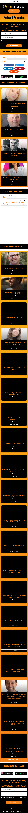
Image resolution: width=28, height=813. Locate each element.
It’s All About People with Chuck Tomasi (14, 621)
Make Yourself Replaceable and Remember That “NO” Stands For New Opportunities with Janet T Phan (14, 750)
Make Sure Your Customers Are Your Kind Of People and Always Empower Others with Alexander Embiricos (14, 696)
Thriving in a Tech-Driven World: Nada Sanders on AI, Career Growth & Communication (14, 105)
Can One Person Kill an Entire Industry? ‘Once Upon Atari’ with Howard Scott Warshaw (14, 723)
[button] (8, 65)
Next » (18, 759)
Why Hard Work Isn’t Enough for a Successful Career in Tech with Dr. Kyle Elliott (14, 444)
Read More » (14, 108)
